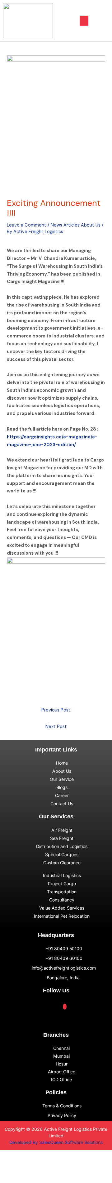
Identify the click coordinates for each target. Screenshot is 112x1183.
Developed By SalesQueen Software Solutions (56, 1142)
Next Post (56, 727)
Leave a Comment (26, 225)
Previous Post (56, 710)
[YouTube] (65, 1007)
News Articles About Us (75, 225)
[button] (84, 20)
